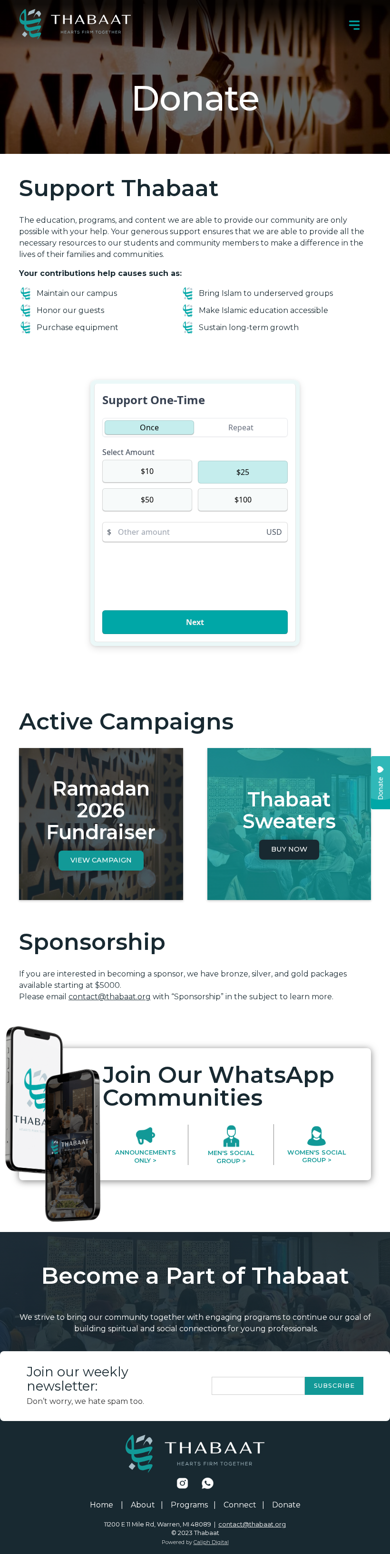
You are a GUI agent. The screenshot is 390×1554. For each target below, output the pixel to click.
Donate (286, 1505)
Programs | (193, 1505)
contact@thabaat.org (109, 996)
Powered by (195, 1542)
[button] (354, 24)
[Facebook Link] (182, 1483)
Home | (106, 1505)
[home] (75, 24)
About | (147, 1505)
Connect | (244, 1505)
